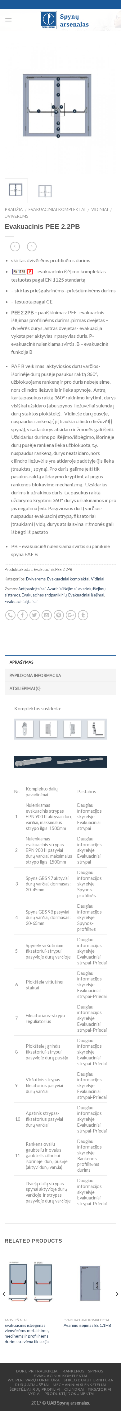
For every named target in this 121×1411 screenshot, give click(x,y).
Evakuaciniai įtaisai (21, 601)
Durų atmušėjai (32, 1384)
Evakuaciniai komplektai (57, 209)
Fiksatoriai (99, 1389)
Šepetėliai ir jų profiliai (35, 1389)
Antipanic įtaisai (32, 588)
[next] (106, 108)
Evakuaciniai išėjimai (86, 594)
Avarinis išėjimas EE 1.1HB (87, 1325)
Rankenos (73, 1371)
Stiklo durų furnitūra (88, 1380)
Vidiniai (99, 209)
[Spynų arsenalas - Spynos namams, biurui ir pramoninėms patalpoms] (64, 20)
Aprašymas (21, 662)
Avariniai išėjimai (62, 588)
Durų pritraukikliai (37, 1371)
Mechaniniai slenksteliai (79, 1384)
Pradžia (14, 209)
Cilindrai (74, 1389)
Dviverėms (17, 216)
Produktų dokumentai (70, 1393)
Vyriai (34, 1393)
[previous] (14, 108)
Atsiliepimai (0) (25, 688)
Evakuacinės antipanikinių (44, 594)
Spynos (95, 1371)
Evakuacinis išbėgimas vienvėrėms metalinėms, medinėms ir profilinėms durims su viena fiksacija (27, 1333)
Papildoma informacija (35, 675)
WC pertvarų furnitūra (34, 1380)
